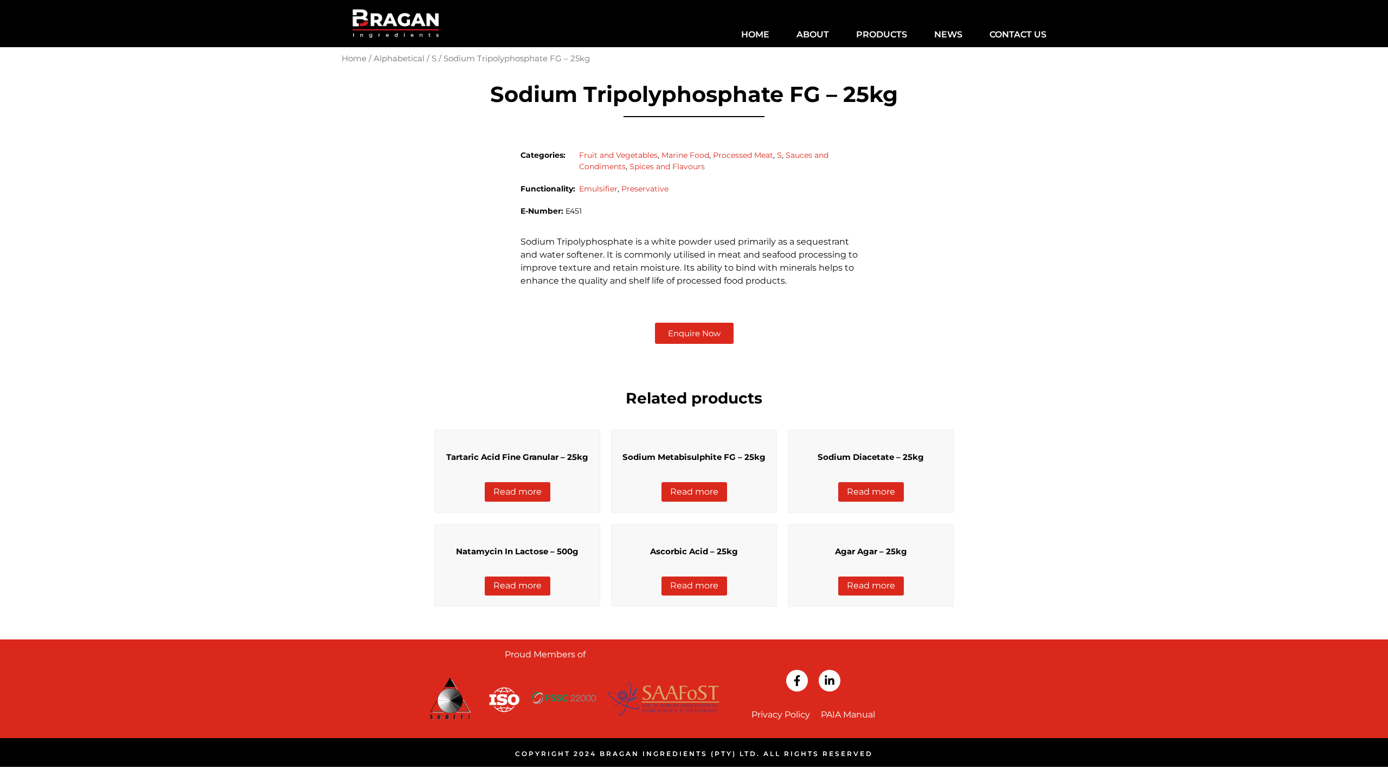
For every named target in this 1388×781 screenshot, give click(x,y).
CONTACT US (1017, 34)
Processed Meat (743, 155)
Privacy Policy (780, 714)
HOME (755, 34)
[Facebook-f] (797, 681)
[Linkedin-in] (829, 681)
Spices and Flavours (667, 166)
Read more (517, 491)
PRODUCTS (881, 34)
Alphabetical (399, 58)
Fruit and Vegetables (618, 155)
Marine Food (685, 155)
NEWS (948, 34)
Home (354, 58)
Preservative (645, 189)
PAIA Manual (848, 714)
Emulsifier (598, 189)
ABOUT (812, 34)
